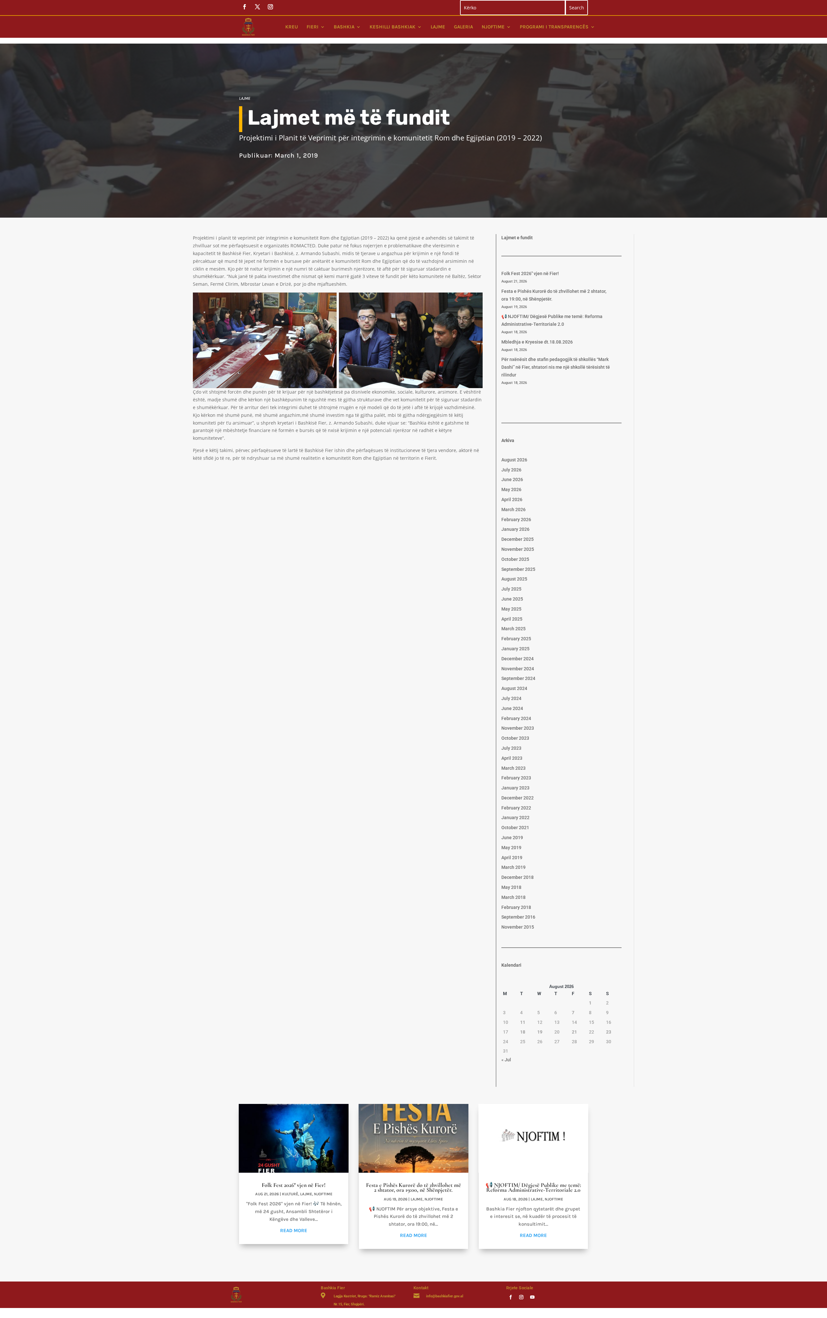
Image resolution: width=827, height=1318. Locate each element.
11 (522, 1022)
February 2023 (516, 777)
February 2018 (516, 907)
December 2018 (517, 877)
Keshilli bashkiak (392, 27)
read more (293, 1230)
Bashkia (344, 27)
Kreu (291, 27)
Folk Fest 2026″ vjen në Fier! (530, 273)
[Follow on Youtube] (532, 1296)
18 (522, 1032)
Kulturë (290, 1194)
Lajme (438, 27)
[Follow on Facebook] (510, 1296)
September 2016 (518, 917)
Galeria (463, 27)
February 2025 (516, 638)
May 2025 (511, 609)
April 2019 (511, 857)
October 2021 (515, 827)
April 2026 (511, 499)
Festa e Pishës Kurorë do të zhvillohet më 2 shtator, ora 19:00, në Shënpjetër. (413, 1187)
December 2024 (517, 658)
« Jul (506, 1059)
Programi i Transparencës (554, 27)
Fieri (313, 27)
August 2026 (514, 459)
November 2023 (517, 728)
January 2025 (515, 648)
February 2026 (516, 519)
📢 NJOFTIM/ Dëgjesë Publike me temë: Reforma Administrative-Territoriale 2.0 (533, 1187)
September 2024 (518, 678)
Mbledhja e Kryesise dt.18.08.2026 (537, 342)
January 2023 (515, 787)
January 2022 (515, 817)
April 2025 (511, 619)
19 (539, 1032)
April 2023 (511, 758)
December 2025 (517, 539)
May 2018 (511, 887)
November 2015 (517, 927)
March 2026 (513, 509)
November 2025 (517, 549)
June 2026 (512, 479)
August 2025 (514, 579)
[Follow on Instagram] (521, 1296)
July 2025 (511, 589)
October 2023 (515, 738)
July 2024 (511, 698)
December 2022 (517, 797)
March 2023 (513, 768)
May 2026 (511, 489)
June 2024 (512, 708)
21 (574, 1032)
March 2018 (513, 897)
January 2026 (515, 529)
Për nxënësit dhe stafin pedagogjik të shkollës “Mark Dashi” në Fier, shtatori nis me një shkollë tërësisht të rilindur (555, 367)
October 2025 (515, 559)
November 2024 (517, 668)
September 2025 (518, 569)
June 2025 (512, 599)
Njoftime (493, 27)
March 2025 (513, 628)
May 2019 (511, 847)
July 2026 (511, 469)
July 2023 (511, 748)
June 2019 (512, 837)
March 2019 (513, 867)
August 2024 (514, 688)
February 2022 (516, 807)
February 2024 (516, 718)
